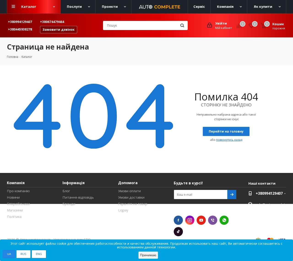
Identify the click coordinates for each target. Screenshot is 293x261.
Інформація (73, 182)
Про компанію (18, 191)
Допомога (128, 182)
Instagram (189, 220)
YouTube (201, 220)
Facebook (178, 220)
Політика (14, 216)
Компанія (16, 182)
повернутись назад (229, 140)
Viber (212, 220)
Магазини (15, 210)
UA (9, 254)
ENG (39, 254)
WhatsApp (224, 220)
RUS (23, 254)
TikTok (178, 231)
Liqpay (123, 210)
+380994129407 (20, 21)
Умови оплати (129, 191)
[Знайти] (182, 25)
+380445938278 (20, 29)
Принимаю (148, 255)
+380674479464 (52, 21)
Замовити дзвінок (59, 29)
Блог (66, 191)
